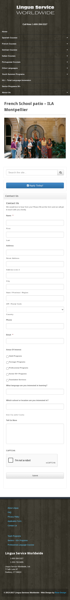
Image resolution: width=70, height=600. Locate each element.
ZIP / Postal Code (14, 304)
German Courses (9, 50)
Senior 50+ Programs (18, 374)
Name (9, 216)
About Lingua (13, 508)
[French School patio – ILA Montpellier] (35, 138)
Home (4, 31)
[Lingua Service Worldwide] (35, 9)
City (8, 281)
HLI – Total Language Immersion (16, 80)
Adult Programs (15, 356)
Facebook (37, 20)
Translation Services (17, 380)
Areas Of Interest (13, 350)
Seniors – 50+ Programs (18, 540)
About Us (6, 92)
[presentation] (32, 460)
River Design (60, 593)
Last (8, 240)
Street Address (12, 258)
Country (9, 314)
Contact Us (12, 525)
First (8, 228)
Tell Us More (11, 420)
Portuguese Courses (11, 62)
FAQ (9, 512)
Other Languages (10, 68)
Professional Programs (18, 368)
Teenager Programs (17, 362)
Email (32, 20)
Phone (9, 320)
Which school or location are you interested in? (27, 400)
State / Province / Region (17, 292)
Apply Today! (36, 185)
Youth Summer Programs (13, 74)
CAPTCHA (10, 451)
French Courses (9, 43)
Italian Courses (8, 56)
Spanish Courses (9, 37)
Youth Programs (14, 536)
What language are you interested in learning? (26, 385)
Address (10, 246)
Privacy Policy (13, 517)
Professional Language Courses (21, 545)
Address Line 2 (13, 270)
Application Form (14, 521)
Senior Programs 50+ (11, 86)
